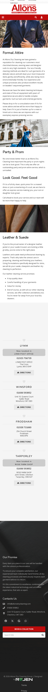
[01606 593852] (5, 608)
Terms (24, 685)
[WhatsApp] (26, 621)
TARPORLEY (14, 3)
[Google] (19, 621)
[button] (2, 17)
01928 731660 (24, 427)
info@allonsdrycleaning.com (19, 604)
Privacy (24, 691)
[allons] (24, 8)
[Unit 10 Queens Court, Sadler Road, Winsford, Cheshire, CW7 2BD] (5, 613)
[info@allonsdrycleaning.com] (5, 604)
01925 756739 (24, 358)
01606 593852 (24, 392)
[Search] (42, 635)
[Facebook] (6, 621)
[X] (12, 621)
